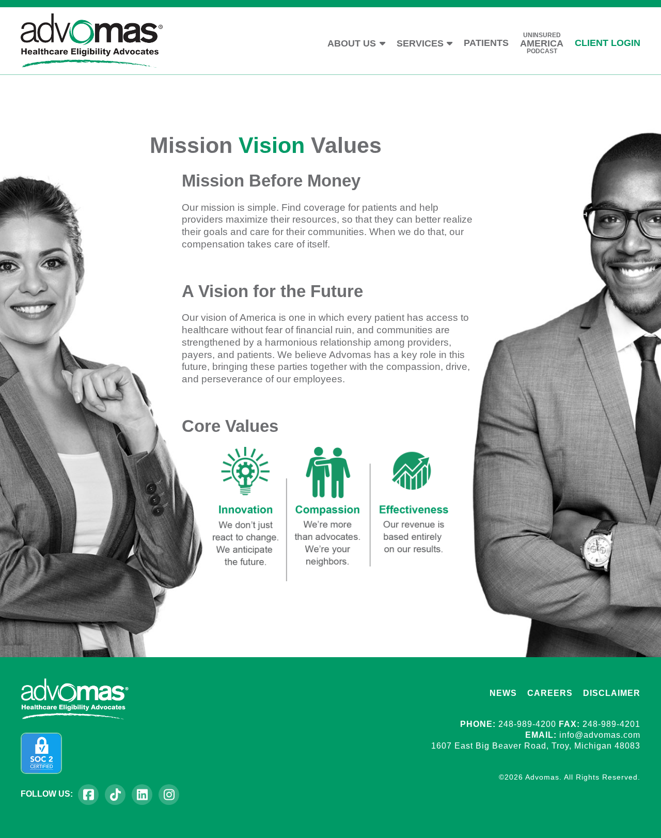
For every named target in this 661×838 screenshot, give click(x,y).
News (503, 693)
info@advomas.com (599, 735)
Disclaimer (611, 693)
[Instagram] (169, 794)
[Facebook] (88, 794)
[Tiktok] (115, 794)
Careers (550, 693)
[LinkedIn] (142, 794)
